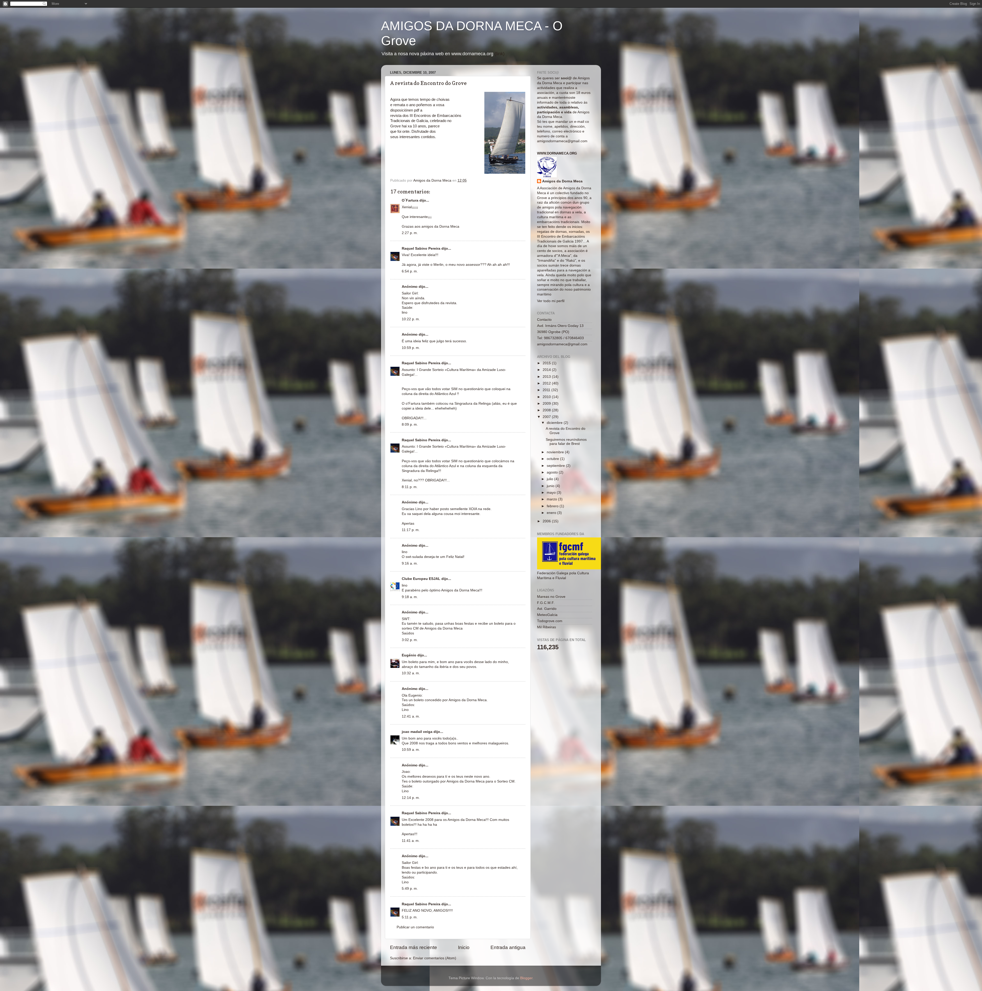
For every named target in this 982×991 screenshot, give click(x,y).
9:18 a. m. (410, 597)
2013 (547, 377)
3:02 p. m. (410, 640)
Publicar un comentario (415, 927)
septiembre (556, 466)
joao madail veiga (417, 732)
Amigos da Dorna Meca (562, 181)
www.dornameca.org (557, 153)
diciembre (555, 423)
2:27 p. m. (410, 233)
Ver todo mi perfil (550, 301)
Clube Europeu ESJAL (421, 579)
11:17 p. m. (411, 530)
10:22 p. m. (411, 319)
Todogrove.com (549, 621)
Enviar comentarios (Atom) (434, 958)
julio (550, 479)
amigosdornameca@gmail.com (562, 141)
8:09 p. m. (410, 424)
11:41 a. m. (411, 841)
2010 (547, 397)
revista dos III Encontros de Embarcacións (425, 116)
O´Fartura (410, 200)
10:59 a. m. (411, 750)
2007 (547, 417)
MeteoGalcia (547, 615)
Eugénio (409, 655)
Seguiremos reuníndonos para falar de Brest (566, 442)
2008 (547, 410)
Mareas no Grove (551, 597)
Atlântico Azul (445, 394)
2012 (547, 383)
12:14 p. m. (411, 798)
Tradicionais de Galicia (409, 121)
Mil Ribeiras (546, 627)
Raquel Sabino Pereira (421, 248)
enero (552, 513)
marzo (552, 499)
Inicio (464, 947)
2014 (547, 370)
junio (551, 486)
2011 (547, 390)
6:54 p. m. (410, 271)
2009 (547, 403)
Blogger (526, 978)
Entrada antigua (508, 947)
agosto (553, 472)
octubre (553, 459)
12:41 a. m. (411, 716)
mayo (552, 492)
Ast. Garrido (546, 609)
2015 (547, 363)
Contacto (544, 320)
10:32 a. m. (411, 673)
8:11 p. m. (410, 487)
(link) (500, 53)
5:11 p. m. (410, 917)
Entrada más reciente (413, 947)
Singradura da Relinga (420, 471)
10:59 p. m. (411, 348)
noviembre (556, 452)
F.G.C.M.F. (546, 603)
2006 (547, 521)
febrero (553, 506)
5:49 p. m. (410, 888)
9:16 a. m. (410, 563)
